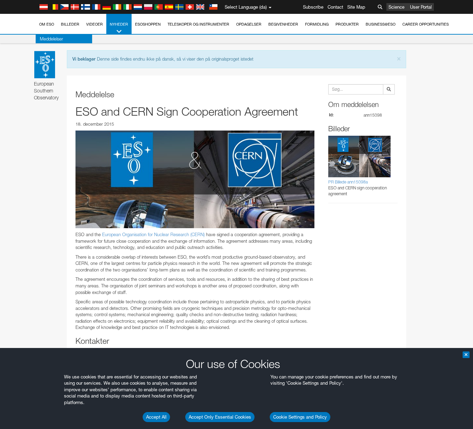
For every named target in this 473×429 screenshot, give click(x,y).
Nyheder (119, 24)
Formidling (317, 24)
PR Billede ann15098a (348, 182)
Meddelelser (51, 39)
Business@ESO (380, 24)
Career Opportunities (425, 24)
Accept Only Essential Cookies (220, 417)
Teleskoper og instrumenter (198, 24)
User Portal (421, 7)
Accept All (156, 417)
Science (396, 7)
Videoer (94, 24)
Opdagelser (248, 24)
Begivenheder (283, 24)
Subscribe (313, 7)
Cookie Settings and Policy (300, 417)
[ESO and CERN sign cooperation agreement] (194, 179)
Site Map (356, 7)
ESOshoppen (148, 24)
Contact (335, 7)
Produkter (347, 24)
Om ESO (46, 24)
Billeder (70, 24)
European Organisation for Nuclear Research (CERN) (153, 234)
